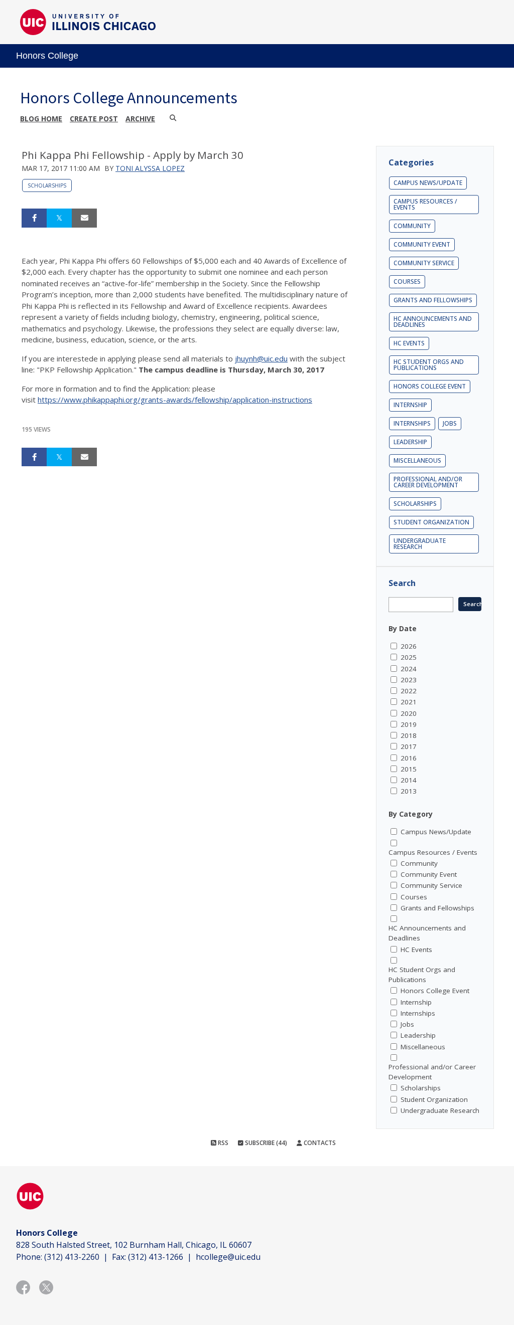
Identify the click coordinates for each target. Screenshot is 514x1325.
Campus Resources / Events (425, 204)
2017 (409, 746)
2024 (409, 668)
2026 (409, 646)
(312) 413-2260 (71, 1256)
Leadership (410, 442)
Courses (407, 281)
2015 (409, 769)
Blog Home (41, 118)
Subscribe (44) (265, 1143)
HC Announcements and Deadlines (433, 321)
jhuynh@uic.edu (261, 358)
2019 (409, 724)
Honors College (47, 56)
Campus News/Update (428, 182)
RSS (222, 1143)
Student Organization (431, 522)
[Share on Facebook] (34, 218)
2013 (409, 791)
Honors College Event (430, 386)
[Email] (84, 218)
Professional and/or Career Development (428, 482)
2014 (409, 780)
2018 (409, 735)
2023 (409, 679)
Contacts (319, 1143)
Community (412, 226)
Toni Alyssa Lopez (150, 168)
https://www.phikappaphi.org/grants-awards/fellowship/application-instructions (175, 400)
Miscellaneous (417, 460)
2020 (409, 713)
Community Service (424, 263)
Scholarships (47, 185)
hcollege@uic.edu (228, 1256)
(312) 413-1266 (155, 1256)
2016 (409, 758)
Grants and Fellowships (433, 300)
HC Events (409, 343)
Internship (410, 405)
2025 (409, 657)
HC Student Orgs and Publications (429, 364)
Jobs (450, 423)
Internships (412, 423)
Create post (94, 118)
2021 (409, 701)
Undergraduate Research (420, 543)
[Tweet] (59, 218)
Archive (140, 118)
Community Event (422, 244)
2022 (409, 690)
